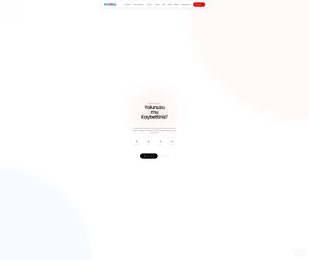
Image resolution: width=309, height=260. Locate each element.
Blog (163, 4)
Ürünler (149, 4)
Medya (170, 4)
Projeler (157, 4)
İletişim (176, 4)
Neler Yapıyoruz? (139, 4)
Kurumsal (127, 4)
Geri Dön (165, 156)
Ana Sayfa (150, 156)
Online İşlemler (185, 4)
